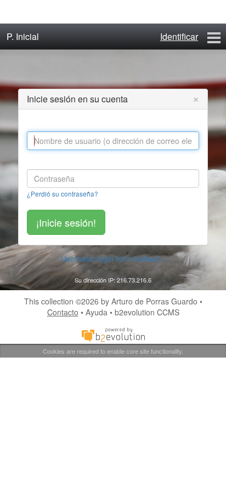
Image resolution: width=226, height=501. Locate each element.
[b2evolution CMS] (113, 334)
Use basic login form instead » (113, 258)
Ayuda (97, 312)
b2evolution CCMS (147, 312)
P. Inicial (23, 36)
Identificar (179, 36)
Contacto (62, 312)
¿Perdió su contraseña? (62, 193)
